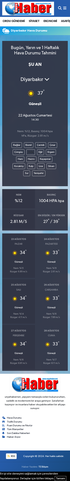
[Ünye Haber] (28, 8)
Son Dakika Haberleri (18, 433)
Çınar (52, 145)
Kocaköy (19, 166)
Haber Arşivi (13, 437)
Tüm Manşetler (15, 429)
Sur (27, 173)
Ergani (51, 152)
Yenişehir (39, 173)
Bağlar (16, 145)
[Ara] (60, 8)
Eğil (40, 152)
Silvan (51, 166)
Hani (20, 159)
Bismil (28, 145)
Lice (41, 166)
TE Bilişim (43, 466)
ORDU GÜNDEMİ (14, 21)
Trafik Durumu (14, 421)
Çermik (41, 145)
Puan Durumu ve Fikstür (19, 425)
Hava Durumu (14, 418)
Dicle (30, 152)
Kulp (31, 166)
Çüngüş (18, 152)
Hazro (31, 159)
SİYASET (34, 21)
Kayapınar (45, 159)
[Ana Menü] (64, 8)
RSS (13, 456)
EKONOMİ (50, 21)
